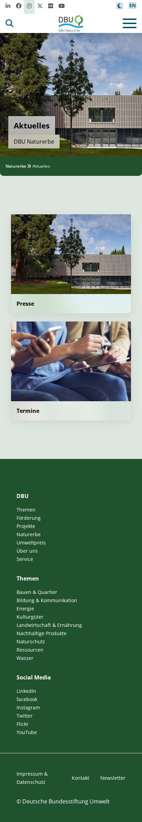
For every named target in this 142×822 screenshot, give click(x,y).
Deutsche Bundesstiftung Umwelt (66, 801)
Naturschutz (31, 641)
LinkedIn (26, 691)
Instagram (28, 707)
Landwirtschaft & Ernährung (49, 625)
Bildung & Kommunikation (47, 600)
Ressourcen (30, 649)
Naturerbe (16, 166)
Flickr (23, 724)
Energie (25, 608)
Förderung (29, 518)
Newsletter (112, 778)
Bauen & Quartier (37, 592)
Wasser (25, 658)
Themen (26, 509)
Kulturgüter (30, 616)
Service (25, 559)
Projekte (26, 526)
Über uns (27, 551)
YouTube (27, 732)
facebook (27, 699)
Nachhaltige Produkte (42, 633)
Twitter (25, 715)
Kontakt (80, 778)
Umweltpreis (31, 542)
